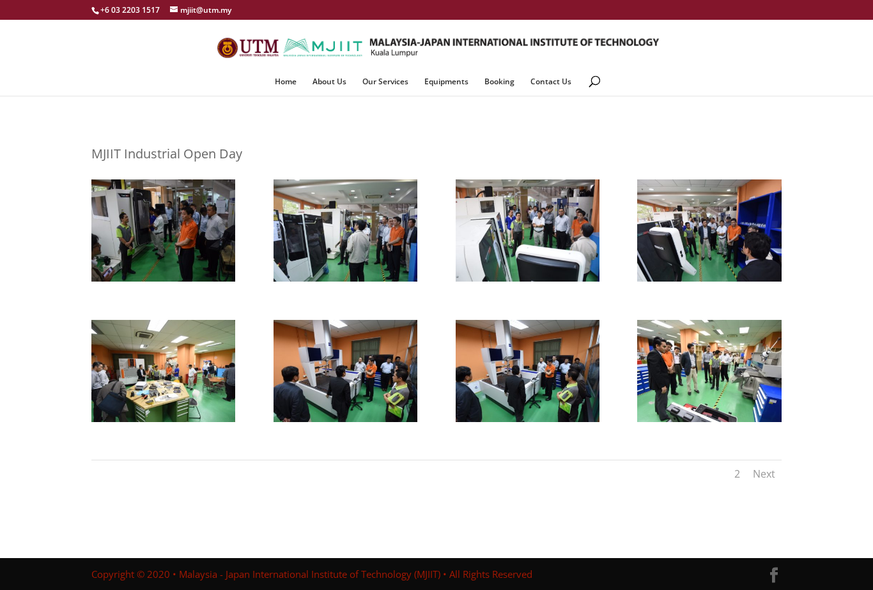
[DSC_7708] (345, 281)
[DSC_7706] (163, 281)
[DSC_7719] (345, 421)
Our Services (385, 82)
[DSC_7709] (527, 281)
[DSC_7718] (527, 421)
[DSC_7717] (709, 421)
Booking (499, 82)
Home (286, 82)
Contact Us (550, 82)
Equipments (446, 82)
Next (764, 474)
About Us (329, 82)
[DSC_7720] (163, 421)
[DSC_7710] (709, 281)
